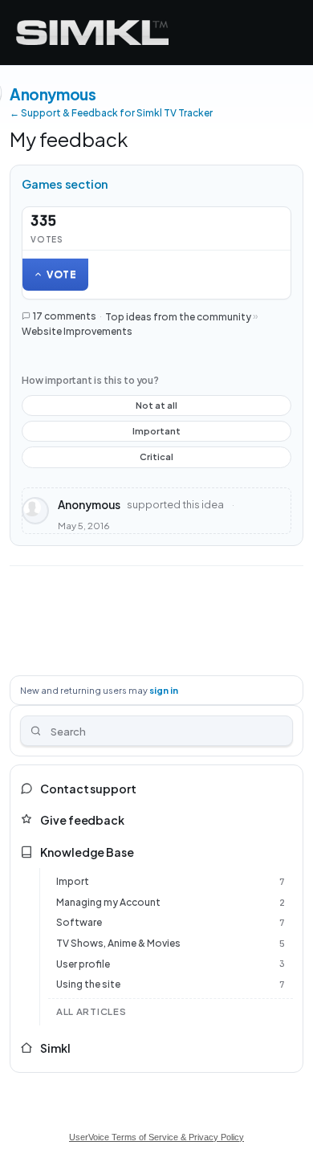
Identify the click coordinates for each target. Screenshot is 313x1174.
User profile (83, 964)
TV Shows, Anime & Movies (118, 943)
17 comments (64, 316)
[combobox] (156, 730)
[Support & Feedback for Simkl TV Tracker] (92, 32)
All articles (91, 1011)
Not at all (157, 408)
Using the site (88, 984)
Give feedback (82, 820)
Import (72, 881)
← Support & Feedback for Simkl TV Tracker (111, 113)
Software (79, 922)
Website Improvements (77, 331)
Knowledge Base (87, 852)
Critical (157, 459)
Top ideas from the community (178, 316)
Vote (62, 274)
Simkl (55, 1048)
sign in (163, 690)
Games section (65, 184)
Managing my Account (108, 902)
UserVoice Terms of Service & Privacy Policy (156, 1137)
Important (157, 434)
